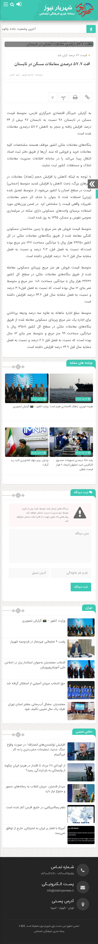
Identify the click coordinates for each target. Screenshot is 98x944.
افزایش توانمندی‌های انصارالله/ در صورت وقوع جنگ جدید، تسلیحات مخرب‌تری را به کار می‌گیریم (36, 749)
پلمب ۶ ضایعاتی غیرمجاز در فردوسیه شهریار (37, 641)
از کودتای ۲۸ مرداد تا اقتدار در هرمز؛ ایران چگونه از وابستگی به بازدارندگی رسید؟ (34, 768)
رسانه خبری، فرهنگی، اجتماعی (49, 931)
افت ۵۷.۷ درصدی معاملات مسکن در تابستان (52, 64)
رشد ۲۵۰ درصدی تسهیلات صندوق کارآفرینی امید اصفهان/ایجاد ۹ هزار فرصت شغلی (74, 465)
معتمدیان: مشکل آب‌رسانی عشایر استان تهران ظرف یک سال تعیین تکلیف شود (36, 706)
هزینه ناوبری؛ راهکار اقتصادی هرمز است (71, 406)
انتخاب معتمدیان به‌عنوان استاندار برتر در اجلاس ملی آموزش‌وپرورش (35, 665)
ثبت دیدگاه (81, 587)
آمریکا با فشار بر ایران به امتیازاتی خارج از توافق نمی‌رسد (35, 830)
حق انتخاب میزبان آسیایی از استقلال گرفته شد (36, 683)
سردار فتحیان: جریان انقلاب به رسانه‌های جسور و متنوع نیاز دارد (35, 789)
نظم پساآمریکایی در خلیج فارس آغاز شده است (35, 807)
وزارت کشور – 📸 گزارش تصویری (31, 406)
